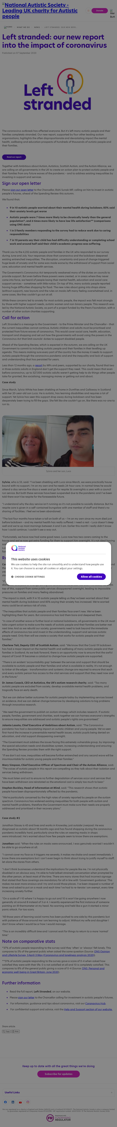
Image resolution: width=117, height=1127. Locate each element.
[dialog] (58, 563)
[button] (28, 576)
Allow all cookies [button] (91, 576)
